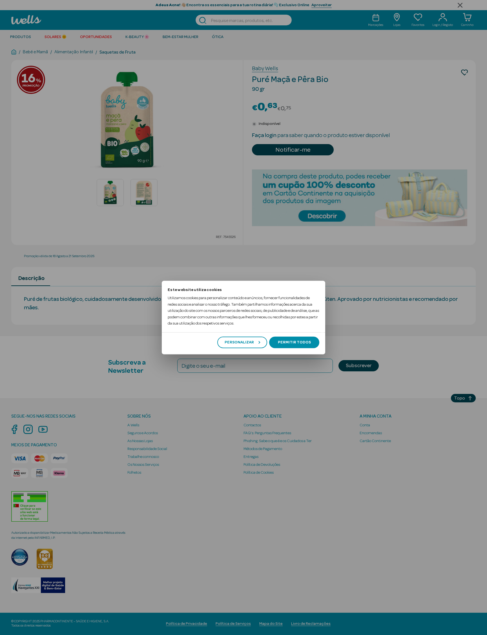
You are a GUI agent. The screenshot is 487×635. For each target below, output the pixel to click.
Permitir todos (294, 342)
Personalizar (239, 342)
